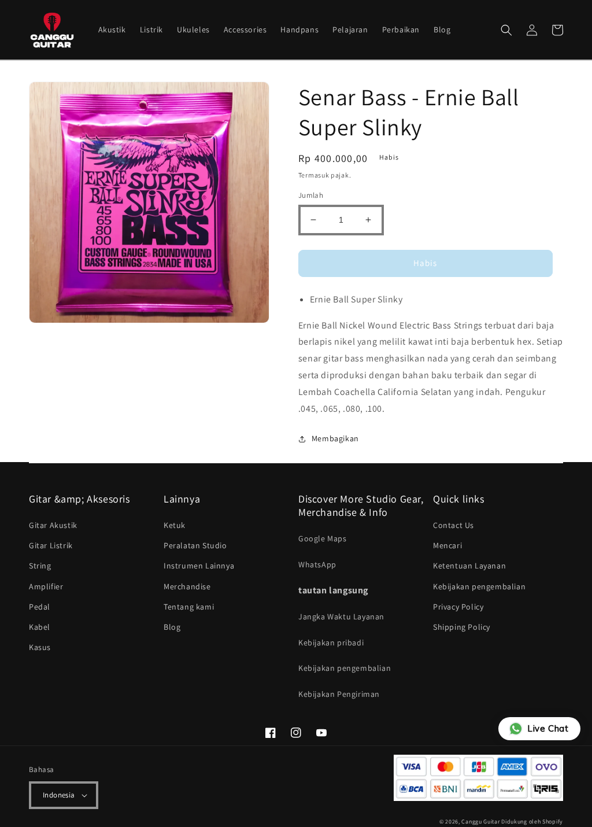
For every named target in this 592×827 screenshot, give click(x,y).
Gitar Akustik (53, 525)
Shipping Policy (461, 627)
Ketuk (175, 525)
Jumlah (310, 195)
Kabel (39, 627)
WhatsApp (317, 564)
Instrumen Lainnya (199, 565)
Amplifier (46, 586)
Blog (172, 627)
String (40, 565)
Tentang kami (189, 606)
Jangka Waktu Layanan (341, 616)
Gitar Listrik (51, 545)
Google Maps (322, 538)
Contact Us (453, 525)
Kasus (40, 647)
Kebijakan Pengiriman (339, 694)
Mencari (447, 545)
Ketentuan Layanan (469, 565)
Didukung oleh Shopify (532, 821)
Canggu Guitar (480, 821)
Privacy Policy (458, 606)
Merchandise (187, 586)
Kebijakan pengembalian (344, 668)
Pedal (39, 606)
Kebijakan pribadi (331, 642)
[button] (506, 30)
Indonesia (59, 795)
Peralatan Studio (195, 545)
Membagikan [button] (335, 438)
